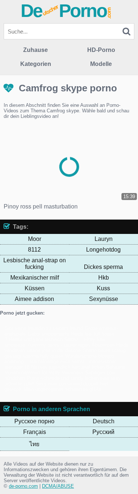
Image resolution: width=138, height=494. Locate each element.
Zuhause (35, 50)
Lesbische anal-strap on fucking (34, 263)
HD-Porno (101, 50)
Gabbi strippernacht (48, 334)
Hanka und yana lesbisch (36, 339)
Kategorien (35, 64)
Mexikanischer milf (34, 277)
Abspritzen (103, 345)
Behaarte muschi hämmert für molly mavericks (64, 369)
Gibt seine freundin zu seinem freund (43, 328)
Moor (34, 239)
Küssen (35, 288)
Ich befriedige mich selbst (57, 361)
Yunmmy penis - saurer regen (58, 345)
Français (34, 432)
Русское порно (34, 421)
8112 (34, 249)
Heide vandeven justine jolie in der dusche (66, 347)
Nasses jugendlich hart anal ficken (68, 367)
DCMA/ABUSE (58, 486)
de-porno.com (23, 486)
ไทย (34, 444)
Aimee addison (34, 299)
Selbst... (73, 339)
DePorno (66, 10)
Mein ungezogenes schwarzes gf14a (62, 389)
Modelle (101, 64)
